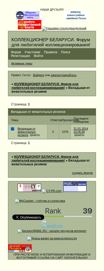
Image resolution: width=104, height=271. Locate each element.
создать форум (82, 172)
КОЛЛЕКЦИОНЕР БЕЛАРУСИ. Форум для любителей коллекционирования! (44, 86)
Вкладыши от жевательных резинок (27, 132)
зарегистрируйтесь (64, 75)
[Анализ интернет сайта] (51, 190)
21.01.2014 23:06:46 (81, 130)
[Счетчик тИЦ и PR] (29, 190)
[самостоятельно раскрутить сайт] (52, 227)
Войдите (38, 75)
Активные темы (21, 63)
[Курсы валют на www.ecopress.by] (52, 238)
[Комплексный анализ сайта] (20, 251)
